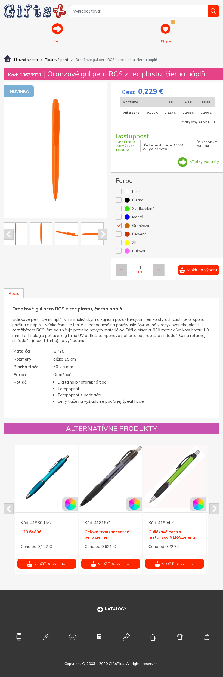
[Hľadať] (213, 11)
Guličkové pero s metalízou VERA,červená (127, 534)
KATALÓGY (115, 608)
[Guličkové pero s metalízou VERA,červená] (128, 476)
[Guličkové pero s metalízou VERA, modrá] (64, 476)
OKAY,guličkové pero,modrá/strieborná (189, 534)
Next (102, 234)
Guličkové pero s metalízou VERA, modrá (63, 534)
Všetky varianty (204, 161)
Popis (13, 293)
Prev (9, 234)
